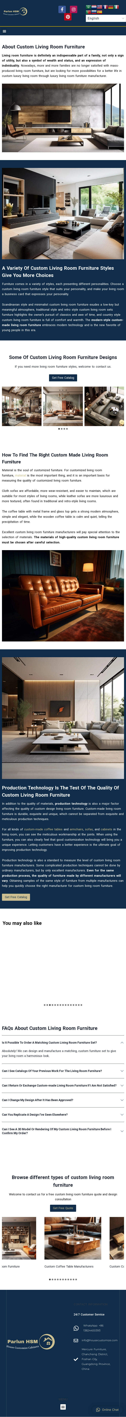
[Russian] (94, 12)
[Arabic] (88, 6)
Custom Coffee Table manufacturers (51, 1266)
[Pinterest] (68, 16)
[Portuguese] (88, 12)
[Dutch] (94, 6)
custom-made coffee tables (43, 829)
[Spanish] (100, 12)
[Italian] (116, 6)
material (20, 475)
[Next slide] (121, 406)
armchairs (76, 829)
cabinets (106, 829)
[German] (111, 6)
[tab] (59, 429)
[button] (4, 31)
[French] (105, 6)
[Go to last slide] (4, 406)
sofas (89, 829)
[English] (100, 6)
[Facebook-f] (62, 9)
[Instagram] (73, 9)
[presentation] (55, 1238)
